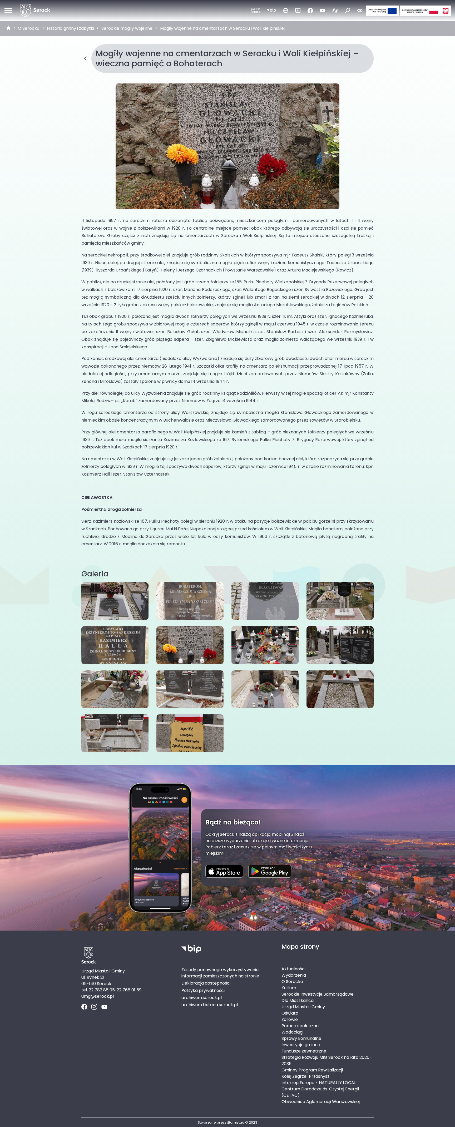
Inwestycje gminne (300, 1045)
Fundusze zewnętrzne (303, 1051)
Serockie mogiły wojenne (126, 28)
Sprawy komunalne (301, 1038)
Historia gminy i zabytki (70, 28)
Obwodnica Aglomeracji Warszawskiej (320, 1102)
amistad (237, 1122)
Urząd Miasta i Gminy (303, 1007)
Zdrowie (289, 1019)
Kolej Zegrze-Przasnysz (305, 1076)
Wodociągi (292, 1032)
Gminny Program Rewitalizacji (312, 1070)
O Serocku (28, 28)
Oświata (289, 1013)
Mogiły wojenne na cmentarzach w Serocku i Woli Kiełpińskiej (222, 28)
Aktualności (293, 969)
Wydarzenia (293, 975)
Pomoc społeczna (300, 1026)
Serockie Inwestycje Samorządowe (317, 994)
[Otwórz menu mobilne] (8, 10)
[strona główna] (8, 28)
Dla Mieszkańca (297, 1000)
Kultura (288, 988)
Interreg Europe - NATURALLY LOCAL (318, 1083)
